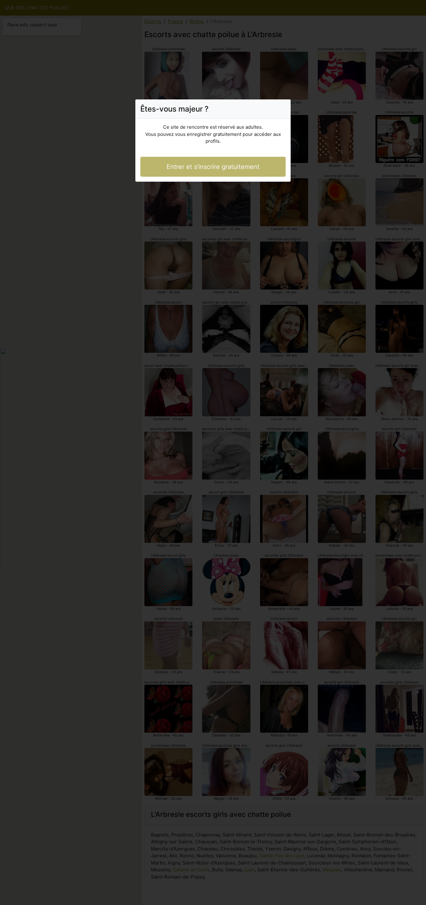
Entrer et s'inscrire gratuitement (213, 166)
